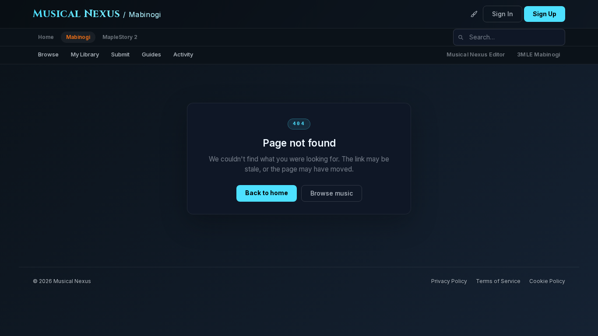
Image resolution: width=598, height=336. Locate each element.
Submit (120, 54)
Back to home (266, 192)
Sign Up (544, 14)
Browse (48, 54)
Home (46, 37)
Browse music (331, 193)
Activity (183, 54)
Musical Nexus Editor (476, 54)
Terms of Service (498, 281)
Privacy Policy (449, 281)
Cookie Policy (547, 281)
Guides (151, 54)
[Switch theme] (474, 14)
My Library (85, 54)
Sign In (502, 14)
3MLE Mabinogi (538, 54)
